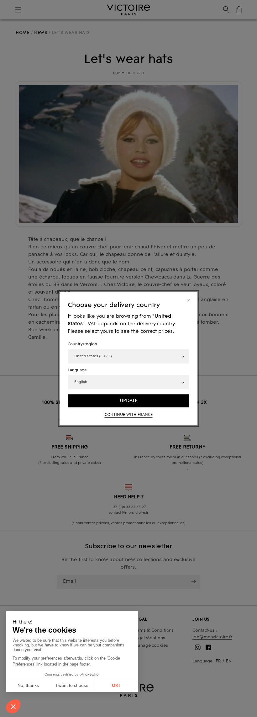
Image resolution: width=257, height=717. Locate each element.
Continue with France (129, 415)
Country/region (82, 344)
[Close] (188, 300)
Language (77, 370)
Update (129, 400)
